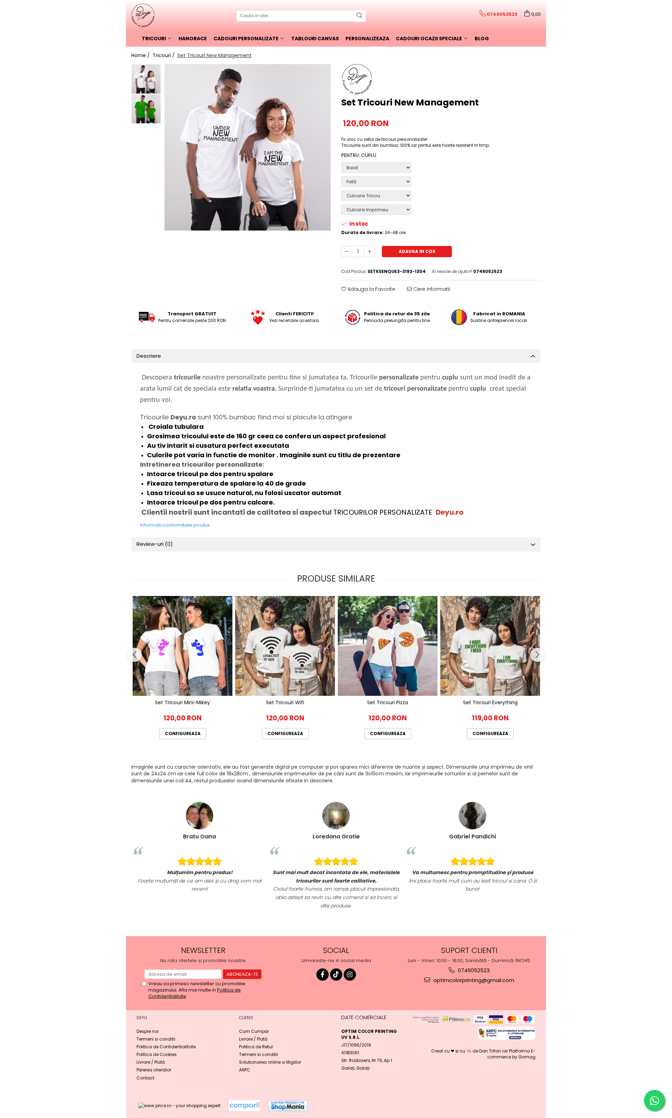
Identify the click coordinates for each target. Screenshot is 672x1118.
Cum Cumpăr (254, 1031)
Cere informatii (431, 289)
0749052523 (473, 970)
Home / (141, 55)
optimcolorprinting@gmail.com (473, 980)
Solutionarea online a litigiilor (270, 1062)
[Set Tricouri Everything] (490, 646)
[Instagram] (350, 974)
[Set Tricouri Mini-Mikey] (182, 646)
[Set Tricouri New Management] (247, 147)
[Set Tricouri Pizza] (388, 646)
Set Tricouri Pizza (387, 702)
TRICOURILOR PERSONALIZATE (383, 512)
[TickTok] (336, 974)
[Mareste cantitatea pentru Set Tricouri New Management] (369, 251)
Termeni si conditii (155, 1039)
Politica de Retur (256, 1047)
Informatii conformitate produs (175, 525)
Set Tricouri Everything (490, 702)
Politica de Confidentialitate (166, 1047)
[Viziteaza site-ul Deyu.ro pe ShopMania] (287, 1105)
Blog (482, 38)
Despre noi (147, 1031)
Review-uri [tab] (154, 544)
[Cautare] (359, 16)
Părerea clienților (153, 1070)
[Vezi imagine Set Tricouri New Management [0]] (146, 79)
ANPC (244, 1070)
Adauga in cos (417, 251)
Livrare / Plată (150, 1062)
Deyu (141, 1018)
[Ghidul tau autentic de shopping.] (244, 1105)
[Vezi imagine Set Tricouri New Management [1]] (146, 108)
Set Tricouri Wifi (285, 702)
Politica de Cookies (156, 1054)
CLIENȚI (246, 1018)
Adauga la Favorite (370, 289)
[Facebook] (322, 974)
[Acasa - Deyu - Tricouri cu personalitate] (166, 16)
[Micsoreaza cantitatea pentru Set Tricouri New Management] (346, 251)
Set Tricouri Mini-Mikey (182, 702)
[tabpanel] (247, 147)
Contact (145, 1078)
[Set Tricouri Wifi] (285, 646)
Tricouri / (164, 55)
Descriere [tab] (148, 355)
